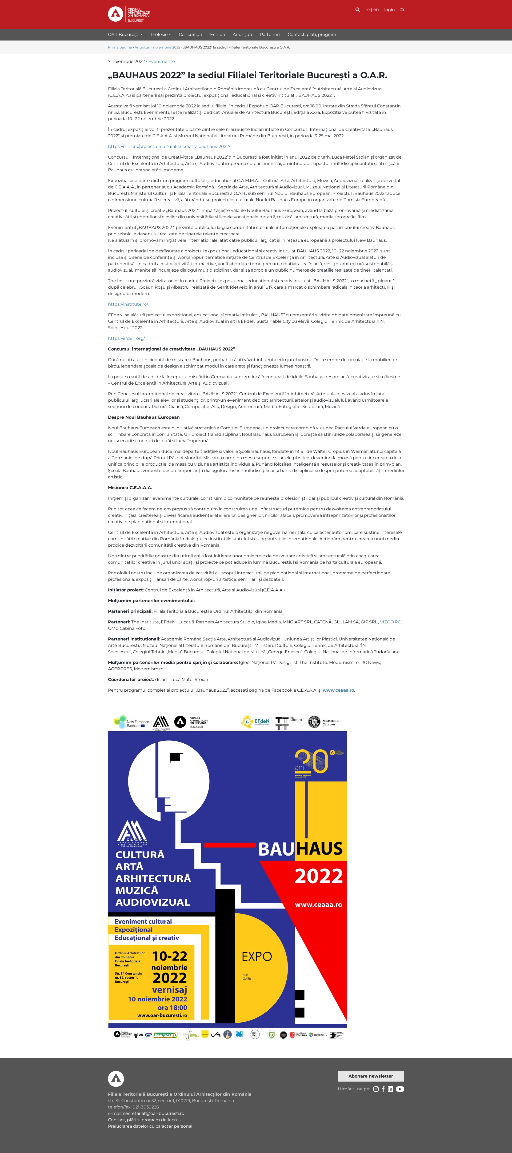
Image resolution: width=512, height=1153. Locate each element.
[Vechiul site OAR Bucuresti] (402, 10)
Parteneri (270, 34)
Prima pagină (120, 47)
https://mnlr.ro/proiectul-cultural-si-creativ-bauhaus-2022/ (169, 146)
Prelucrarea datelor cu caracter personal (150, 1126)
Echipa (217, 34)
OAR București (123, 34)
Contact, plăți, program (312, 34)
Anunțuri (242, 34)
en (376, 9)
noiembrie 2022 (166, 47)
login (389, 9)
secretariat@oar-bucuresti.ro (153, 1113)
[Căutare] (357, 9)
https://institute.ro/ (128, 304)
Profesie (159, 34)
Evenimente (161, 61)
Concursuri (190, 34)
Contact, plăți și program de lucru (143, 1119)
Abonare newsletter (371, 1076)
